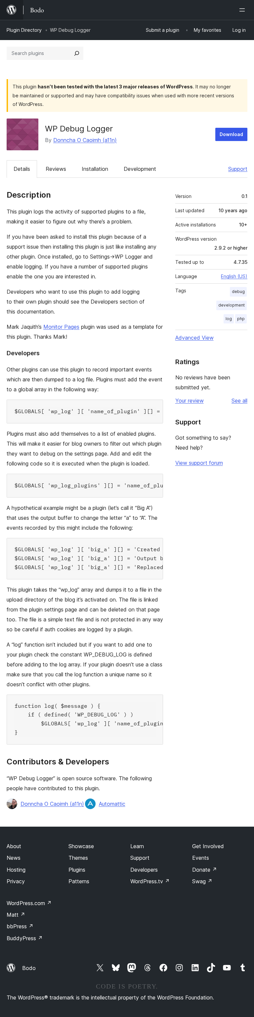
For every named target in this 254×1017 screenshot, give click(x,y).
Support (237, 169)
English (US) (234, 276)
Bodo (29, 968)
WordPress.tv (150, 881)
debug (238, 291)
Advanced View (194, 337)
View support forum (199, 463)
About (14, 846)
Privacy (16, 881)
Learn (137, 846)
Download (231, 134)
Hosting (16, 869)
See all (239, 400)
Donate (204, 869)
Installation (95, 169)
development (231, 305)
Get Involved (208, 846)
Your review (189, 400)
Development (140, 169)
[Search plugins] (76, 53)
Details (22, 169)
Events (200, 857)
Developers (144, 869)
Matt (16, 914)
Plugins (76, 869)
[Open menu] (243, 10)
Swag (202, 881)
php (241, 318)
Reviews (56, 169)
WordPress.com (29, 903)
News (14, 857)
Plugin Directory (24, 30)
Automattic (112, 803)
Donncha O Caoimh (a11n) (85, 140)
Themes (78, 857)
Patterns (78, 881)
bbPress (20, 926)
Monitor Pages (61, 326)
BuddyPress (25, 938)
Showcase (81, 846)
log (229, 318)
